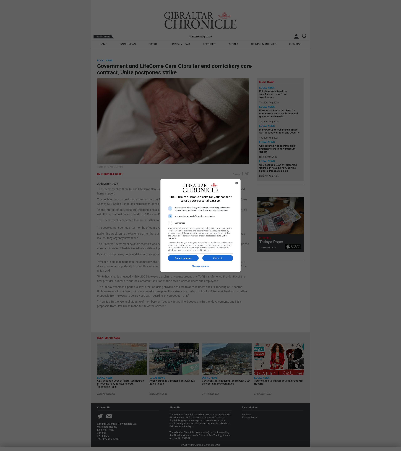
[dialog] (200, 225)
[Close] (237, 183)
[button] (200, 223)
